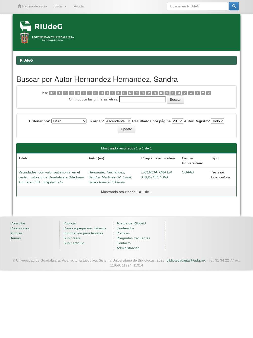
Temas (15, 238)
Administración (128, 248)
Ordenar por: (39, 121)
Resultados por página (151, 121)
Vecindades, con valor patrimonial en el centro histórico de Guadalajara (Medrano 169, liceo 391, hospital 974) (51, 177)
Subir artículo (73, 243)
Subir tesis (71, 238)
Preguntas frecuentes (133, 238)
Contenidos (125, 228)
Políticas (123, 233)
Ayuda (79, 6)
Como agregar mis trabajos (84, 228)
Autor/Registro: (197, 121)
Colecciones (19, 228)
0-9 (52, 93)
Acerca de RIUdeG (131, 223)
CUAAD (188, 172)
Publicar (69, 223)
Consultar (17, 223)
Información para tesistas (83, 233)
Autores (16, 233)
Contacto (124, 243)
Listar (59, 6)
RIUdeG (26, 60)
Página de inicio (34, 6)
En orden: (95, 121)
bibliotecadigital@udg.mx (186, 260)
